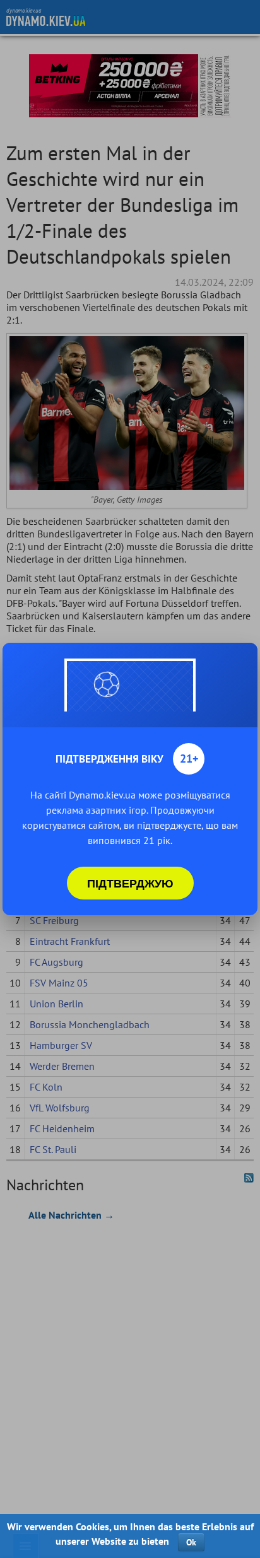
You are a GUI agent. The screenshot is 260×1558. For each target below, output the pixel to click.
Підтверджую (130, 883)
